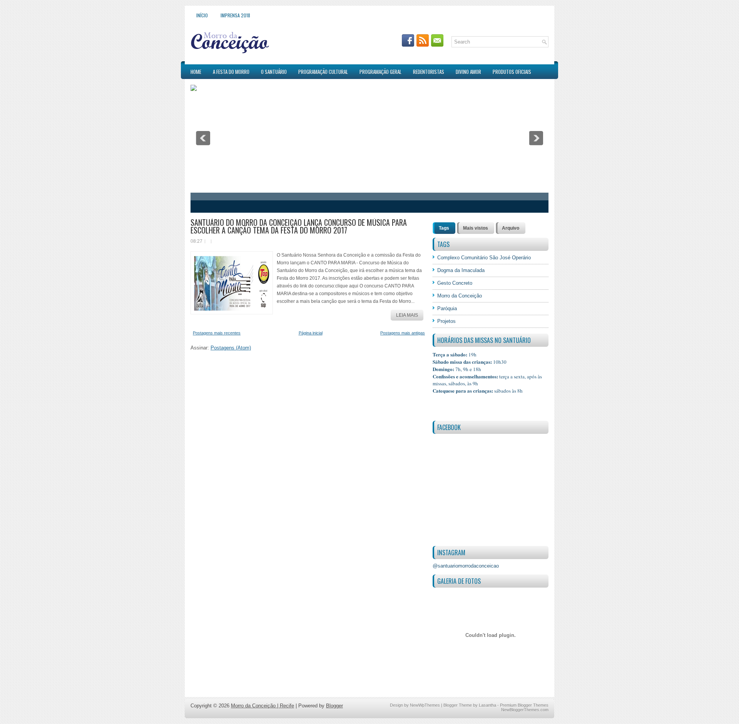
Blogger (334, 706)
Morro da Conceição (459, 296)
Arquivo (510, 228)
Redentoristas (428, 72)
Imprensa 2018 (235, 15)
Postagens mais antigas (402, 333)
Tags (444, 228)
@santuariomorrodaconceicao (466, 566)
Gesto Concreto (454, 283)
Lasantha (487, 705)
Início (202, 15)
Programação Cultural (323, 72)
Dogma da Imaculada (461, 270)
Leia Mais (407, 315)
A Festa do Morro (231, 72)
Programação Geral (380, 72)
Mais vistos (475, 228)
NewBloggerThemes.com (524, 709)
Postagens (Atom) (231, 348)
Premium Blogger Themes (524, 705)
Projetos (446, 321)
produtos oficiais (512, 72)
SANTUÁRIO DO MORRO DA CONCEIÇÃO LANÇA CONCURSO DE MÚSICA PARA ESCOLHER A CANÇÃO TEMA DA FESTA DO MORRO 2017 (299, 226)
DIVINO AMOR (468, 72)
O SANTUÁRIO (274, 72)
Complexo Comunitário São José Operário (484, 257)
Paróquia (447, 308)
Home (196, 72)
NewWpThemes (425, 705)
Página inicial (311, 333)
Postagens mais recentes (217, 333)
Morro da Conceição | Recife (262, 706)
